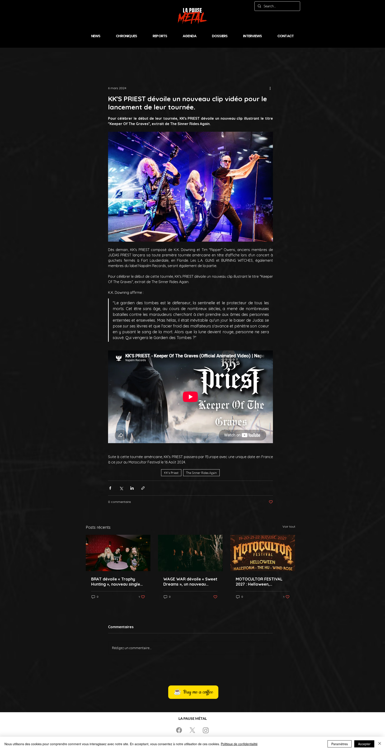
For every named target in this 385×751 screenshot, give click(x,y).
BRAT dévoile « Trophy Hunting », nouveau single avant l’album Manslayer (115, 581)
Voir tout (289, 527)
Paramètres (339, 744)
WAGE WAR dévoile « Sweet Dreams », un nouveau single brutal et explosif (190, 581)
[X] (192, 730)
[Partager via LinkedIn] (132, 488)
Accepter (364, 744)
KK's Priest (171, 473)
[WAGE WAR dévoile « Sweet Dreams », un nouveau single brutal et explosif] (190, 553)
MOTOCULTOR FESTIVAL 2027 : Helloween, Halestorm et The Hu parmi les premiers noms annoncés (262, 581)
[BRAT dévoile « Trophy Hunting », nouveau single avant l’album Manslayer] (118, 553)
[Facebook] (179, 730)
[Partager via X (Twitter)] (121, 488)
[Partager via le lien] (143, 488)
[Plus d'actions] (270, 88)
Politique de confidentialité (239, 744)
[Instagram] (206, 730)
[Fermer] (379, 743)
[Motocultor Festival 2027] (262, 553)
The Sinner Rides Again (201, 473)
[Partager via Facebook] (110, 488)
